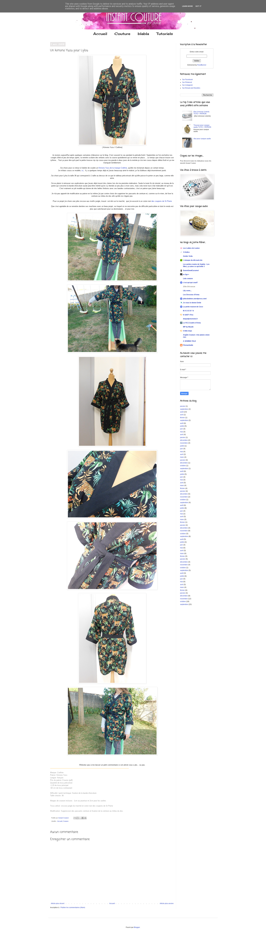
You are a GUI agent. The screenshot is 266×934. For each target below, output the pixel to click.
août (181, 412)
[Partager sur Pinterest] (85, 818)
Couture (122, 34)
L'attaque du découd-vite (192, 260)
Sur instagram (187, 85)
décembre (184, 440)
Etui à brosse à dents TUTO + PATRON (201, 113)
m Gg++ (186, 274)
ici (82, 170)
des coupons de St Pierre (161, 201)
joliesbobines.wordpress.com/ (195, 299)
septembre (184, 409)
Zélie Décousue (189, 287)
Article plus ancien (167, 903)
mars (182, 457)
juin (181, 429)
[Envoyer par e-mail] (74, 818)
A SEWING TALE (189, 341)
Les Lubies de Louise (191, 248)
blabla (143, 34)
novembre (184, 443)
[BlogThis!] (77, 818)
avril (181, 415)
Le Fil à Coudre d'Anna (192, 323)
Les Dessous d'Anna (191, 295)
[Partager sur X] (80, 818)
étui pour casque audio (202, 139)
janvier (182, 406)
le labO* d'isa (188, 315)
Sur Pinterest (187, 82)
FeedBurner (201, 65)
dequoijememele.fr (190, 319)
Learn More (187, 6)
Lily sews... (187, 291)
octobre (183, 466)
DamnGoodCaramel (191, 270)
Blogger (137, 927)
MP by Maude (188, 327)
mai (181, 432)
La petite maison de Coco (193, 307)
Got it (198, 6)
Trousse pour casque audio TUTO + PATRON (202, 126)
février (182, 418)
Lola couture (188, 279)
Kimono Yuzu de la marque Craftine (113, 168)
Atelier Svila (188, 256)
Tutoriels (164, 34)
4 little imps (187, 331)
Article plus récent (57, 903)
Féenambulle (188, 345)
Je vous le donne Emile (192, 303)
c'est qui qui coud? (190, 283)
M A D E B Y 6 (188, 311)
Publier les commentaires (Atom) (73, 907)
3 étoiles (186, 252)
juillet (182, 426)
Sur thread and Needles (191, 88)
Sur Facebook (187, 79)
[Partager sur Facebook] (82, 818)
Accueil (100, 34)
